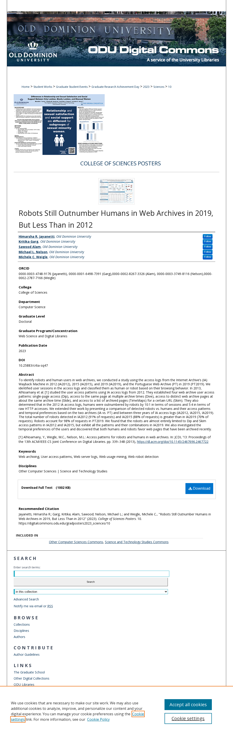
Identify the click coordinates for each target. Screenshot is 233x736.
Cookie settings (188, 718)
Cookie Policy (98, 719)
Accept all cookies (188, 704)
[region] (116, 711)
